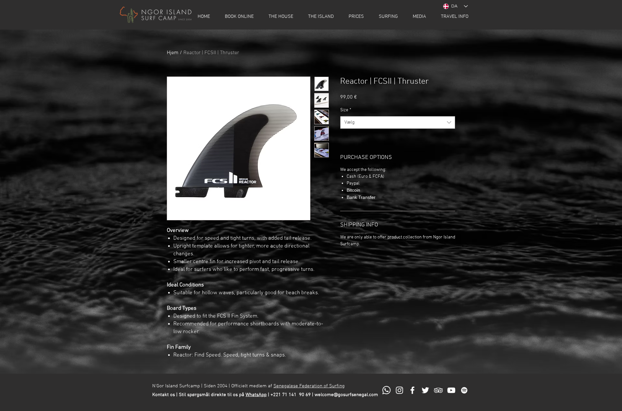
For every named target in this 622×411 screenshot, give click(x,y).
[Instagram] (399, 390)
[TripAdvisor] (438, 390)
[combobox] (397, 122)
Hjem (173, 53)
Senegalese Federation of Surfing (309, 386)
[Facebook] (412, 390)
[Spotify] (464, 390)
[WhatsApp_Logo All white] (386, 390)
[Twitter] (425, 390)
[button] (239, 16)
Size (345, 110)
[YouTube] (451, 390)
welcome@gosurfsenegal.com (346, 395)
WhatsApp (256, 395)
